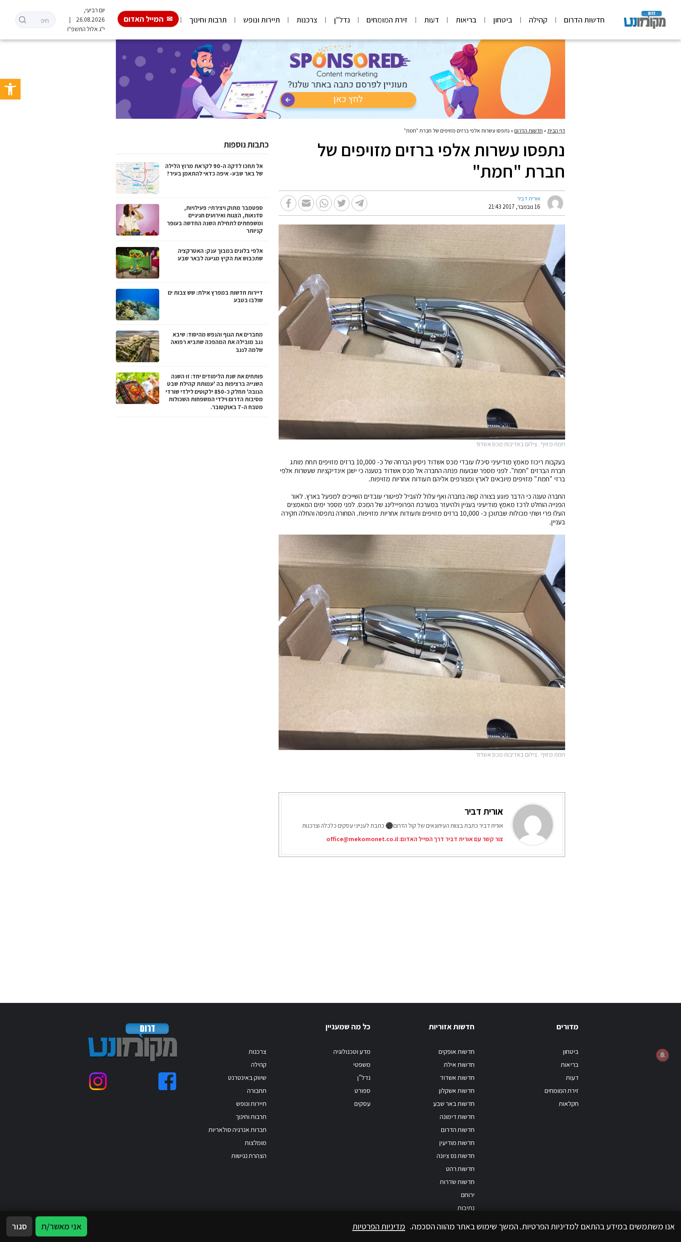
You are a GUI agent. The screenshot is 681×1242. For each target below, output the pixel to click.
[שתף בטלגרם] (359, 203)
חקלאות (569, 1103)
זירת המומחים (387, 20)
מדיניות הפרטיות (378, 1226)
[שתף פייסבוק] (288, 203)
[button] (10, 89)
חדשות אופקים (456, 1051)
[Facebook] (167, 1081)
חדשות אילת (459, 1064)
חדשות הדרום (584, 20)
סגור (19, 1226)
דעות (431, 20)
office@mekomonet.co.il (362, 839)
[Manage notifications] (662, 1055)
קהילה (538, 20)
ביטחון (502, 20)
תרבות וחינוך (208, 20)
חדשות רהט (460, 1168)
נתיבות (466, 1207)
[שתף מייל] (306, 203)
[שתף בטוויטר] (342, 203)
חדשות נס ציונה (455, 1155)
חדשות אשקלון (456, 1090)
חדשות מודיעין (456, 1142)
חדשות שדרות (457, 1181)
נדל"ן (342, 20)
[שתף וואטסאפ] (324, 203)
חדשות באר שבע (453, 1103)
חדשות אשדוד (457, 1077)
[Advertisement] (373, 920)
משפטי (361, 1064)
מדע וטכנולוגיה (351, 1051)
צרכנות (306, 20)
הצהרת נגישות (248, 1155)
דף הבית (556, 130)
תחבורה (256, 1090)
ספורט (362, 1090)
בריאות (466, 20)
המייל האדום (144, 19)
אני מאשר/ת (61, 1226)
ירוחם (467, 1194)
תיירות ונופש (261, 20)
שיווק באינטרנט (247, 1077)
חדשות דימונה (457, 1116)
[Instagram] (98, 1081)
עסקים (362, 1103)
